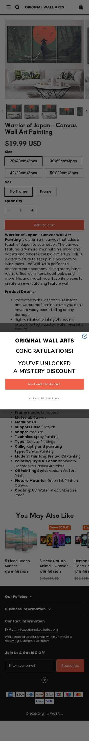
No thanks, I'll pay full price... (44, 398)
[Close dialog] (84, 336)
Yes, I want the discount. (44, 384)
